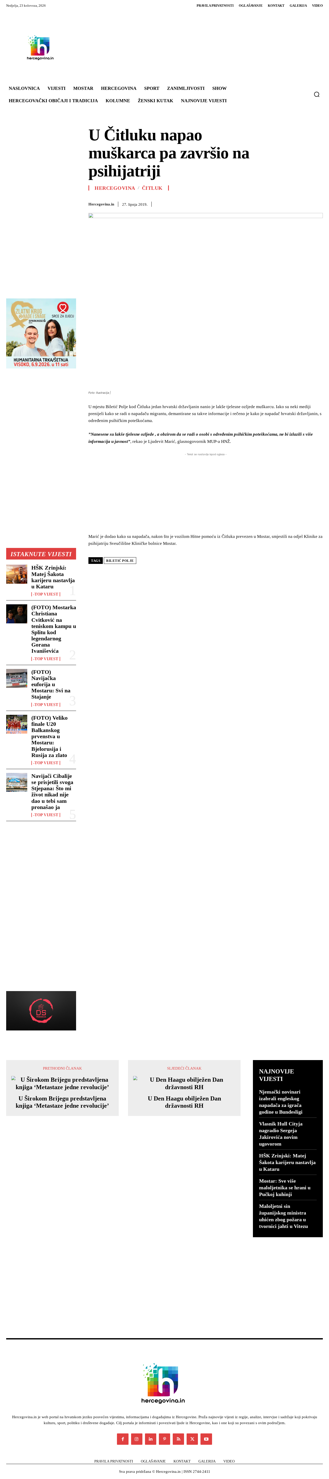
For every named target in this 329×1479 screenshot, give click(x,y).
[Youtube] (206, 1439)
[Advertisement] (191, 47)
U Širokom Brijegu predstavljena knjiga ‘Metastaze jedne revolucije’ (62, 1102)
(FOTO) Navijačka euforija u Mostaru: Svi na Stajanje (50, 684)
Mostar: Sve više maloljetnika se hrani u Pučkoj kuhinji (284, 1187)
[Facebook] (211, 203)
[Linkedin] (258, 203)
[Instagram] (136, 1439)
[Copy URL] (318, 203)
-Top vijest (45, 594)
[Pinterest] (235, 203)
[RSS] (178, 1439)
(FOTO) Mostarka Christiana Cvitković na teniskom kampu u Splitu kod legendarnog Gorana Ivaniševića (53, 629)
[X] (223, 203)
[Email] (270, 203)
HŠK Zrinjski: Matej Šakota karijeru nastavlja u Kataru (53, 577)
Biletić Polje (120, 561)
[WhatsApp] (247, 203)
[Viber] (306, 203)
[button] (316, 94)
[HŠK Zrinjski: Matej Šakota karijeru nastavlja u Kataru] (16, 574)
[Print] (282, 203)
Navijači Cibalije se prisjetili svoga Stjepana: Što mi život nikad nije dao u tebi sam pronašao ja (52, 791)
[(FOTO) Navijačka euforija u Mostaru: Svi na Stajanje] (16, 678)
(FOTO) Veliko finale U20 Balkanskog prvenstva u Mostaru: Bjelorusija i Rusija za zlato (49, 736)
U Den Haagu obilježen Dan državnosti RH (184, 1102)
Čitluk (152, 188)
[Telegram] (294, 203)
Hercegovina (115, 188)
